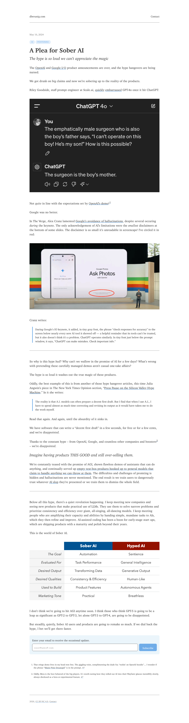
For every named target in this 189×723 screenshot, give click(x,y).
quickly (99, 89)
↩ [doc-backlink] (83, 667)
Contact (155, 16)
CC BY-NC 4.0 (41, 701)
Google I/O (59, 67)
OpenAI (40, 67)
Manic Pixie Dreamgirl (55, 667)
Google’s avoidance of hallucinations (99, 220)
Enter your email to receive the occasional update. (61, 640)
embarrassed (113, 89)
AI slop (53, 481)
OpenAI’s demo (98, 202)
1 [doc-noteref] (110, 202)
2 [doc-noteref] (157, 440)
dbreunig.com (37, 16)
